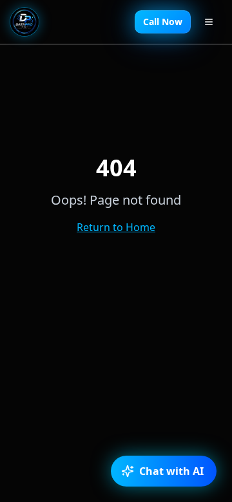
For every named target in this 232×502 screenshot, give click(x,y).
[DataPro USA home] (24, 22)
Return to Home (116, 227)
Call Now (162, 21)
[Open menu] (209, 22)
